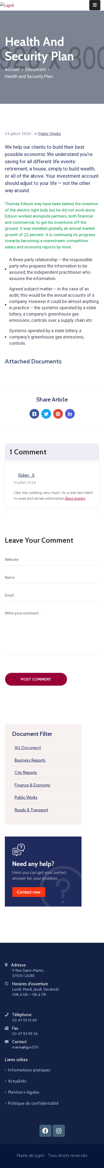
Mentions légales (23, 1092)
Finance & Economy (32, 785)
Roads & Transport (31, 810)
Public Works (26, 797)
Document (35, 69)
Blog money (75, 498)
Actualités (17, 1081)
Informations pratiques (29, 1070)
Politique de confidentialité (33, 1103)
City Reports (26, 772)
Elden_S (26, 475)
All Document (28, 748)
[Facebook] (45, 1131)
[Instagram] (59, 1131)
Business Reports (30, 760)
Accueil (12, 69)
